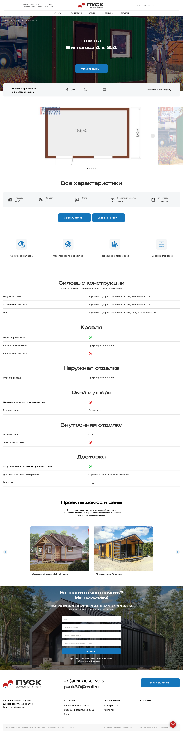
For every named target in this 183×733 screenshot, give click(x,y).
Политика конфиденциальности (117, 727)
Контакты (124, 13)
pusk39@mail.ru (81, 687)
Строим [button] (58, 13)
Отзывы (92, 13)
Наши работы (76, 13)
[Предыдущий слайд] (5, 552)
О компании (107, 13)
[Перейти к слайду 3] (91, 168)
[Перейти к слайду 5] (95, 168)
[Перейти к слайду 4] (93, 168)
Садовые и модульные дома (79, 710)
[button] (91, 68)
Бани (66, 714)
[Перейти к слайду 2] (89, 168)
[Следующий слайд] (153, 136)
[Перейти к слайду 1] (87, 168)
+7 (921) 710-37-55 (144, 5)
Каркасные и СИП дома (76, 705)
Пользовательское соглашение (154, 727)
